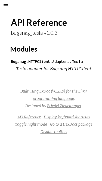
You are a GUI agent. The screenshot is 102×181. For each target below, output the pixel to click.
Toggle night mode (31, 124)
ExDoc (44, 91)
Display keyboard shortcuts (67, 117)
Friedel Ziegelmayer (64, 105)
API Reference (29, 117)
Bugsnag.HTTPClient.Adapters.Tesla (47, 61)
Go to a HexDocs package (71, 124)
